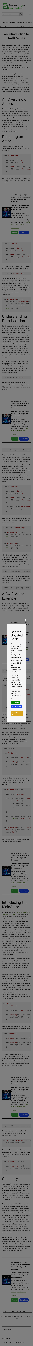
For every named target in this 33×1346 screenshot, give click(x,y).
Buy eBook (17, 706)
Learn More (15, 713)
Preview (16, 702)
